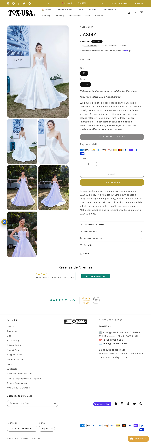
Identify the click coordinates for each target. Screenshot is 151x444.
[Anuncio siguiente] (102, 3)
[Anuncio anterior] (48, 3)
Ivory (87, 85)
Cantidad (84, 159)
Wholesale (12, 369)
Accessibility (13, 341)
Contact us (12, 331)
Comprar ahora (112, 182)
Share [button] (86, 254)
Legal (9, 364)
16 (85, 74)
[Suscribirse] (55, 403)
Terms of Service (15, 359)
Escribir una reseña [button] (95, 276)
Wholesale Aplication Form (20, 374)
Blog (9, 336)
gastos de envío (90, 45)
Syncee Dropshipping (17, 383)
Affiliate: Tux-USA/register (19, 388)
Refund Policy (13, 350)
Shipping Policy (14, 355)
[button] (47, 10)
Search (10, 326)
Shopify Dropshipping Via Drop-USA (24, 378)
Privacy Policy (14, 345)
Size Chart (85, 59)
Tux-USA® (18, 438)
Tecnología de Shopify (31, 438)
